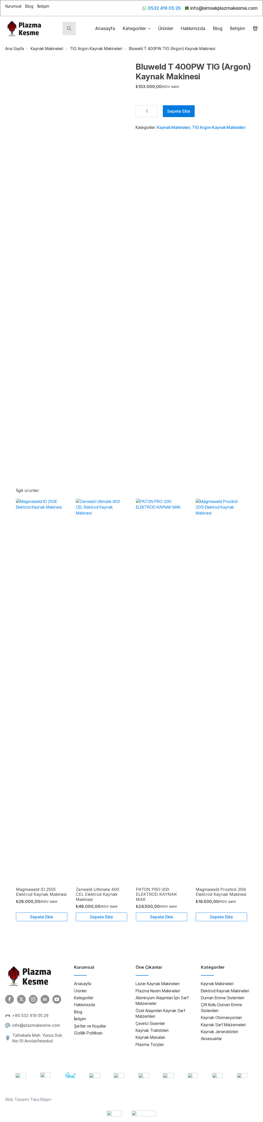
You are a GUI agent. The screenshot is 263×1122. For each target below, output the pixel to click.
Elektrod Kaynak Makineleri (225, 990)
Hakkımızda (193, 28)
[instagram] (33, 999)
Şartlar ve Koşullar (90, 1026)
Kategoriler (134, 28)
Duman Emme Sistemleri (222, 997)
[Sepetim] (255, 28)
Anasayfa (105, 28)
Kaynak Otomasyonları (221, 1017)
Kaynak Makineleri (47, 48)
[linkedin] (45, 999)
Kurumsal (13, 6)
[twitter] (21, 999)
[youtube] (56, 999)
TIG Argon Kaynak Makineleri (96, 48)
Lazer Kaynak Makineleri (158, 983)
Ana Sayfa (14, 48)
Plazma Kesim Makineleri (158, 990)
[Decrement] (140, 111)
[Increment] (153, 111)
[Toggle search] (69, 28)
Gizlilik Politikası (88, 1032)
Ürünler (165, 28)
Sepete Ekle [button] (41, 916)
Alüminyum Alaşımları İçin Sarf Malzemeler (162, 1000)
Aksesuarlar (211, 1038)
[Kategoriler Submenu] (148, 28)
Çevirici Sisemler (150, 1023)
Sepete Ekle (178, 111)
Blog (29, 6)
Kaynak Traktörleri (152, 1030)
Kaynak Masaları (150, 1037)
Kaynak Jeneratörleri (219, 1031)
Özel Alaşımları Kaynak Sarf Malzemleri (160, 1013)
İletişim (43, 6)
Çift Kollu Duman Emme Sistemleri (221, 1007)
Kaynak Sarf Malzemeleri (223, 1024)
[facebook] (9, 999)
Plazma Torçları (150, 1044)
